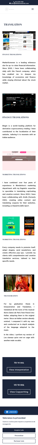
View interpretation (19, 369)
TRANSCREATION (11, 296)
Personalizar (19, 436)
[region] (19, 430)
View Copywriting (19, 392)
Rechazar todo (19, 441)
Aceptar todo (19, 430)
